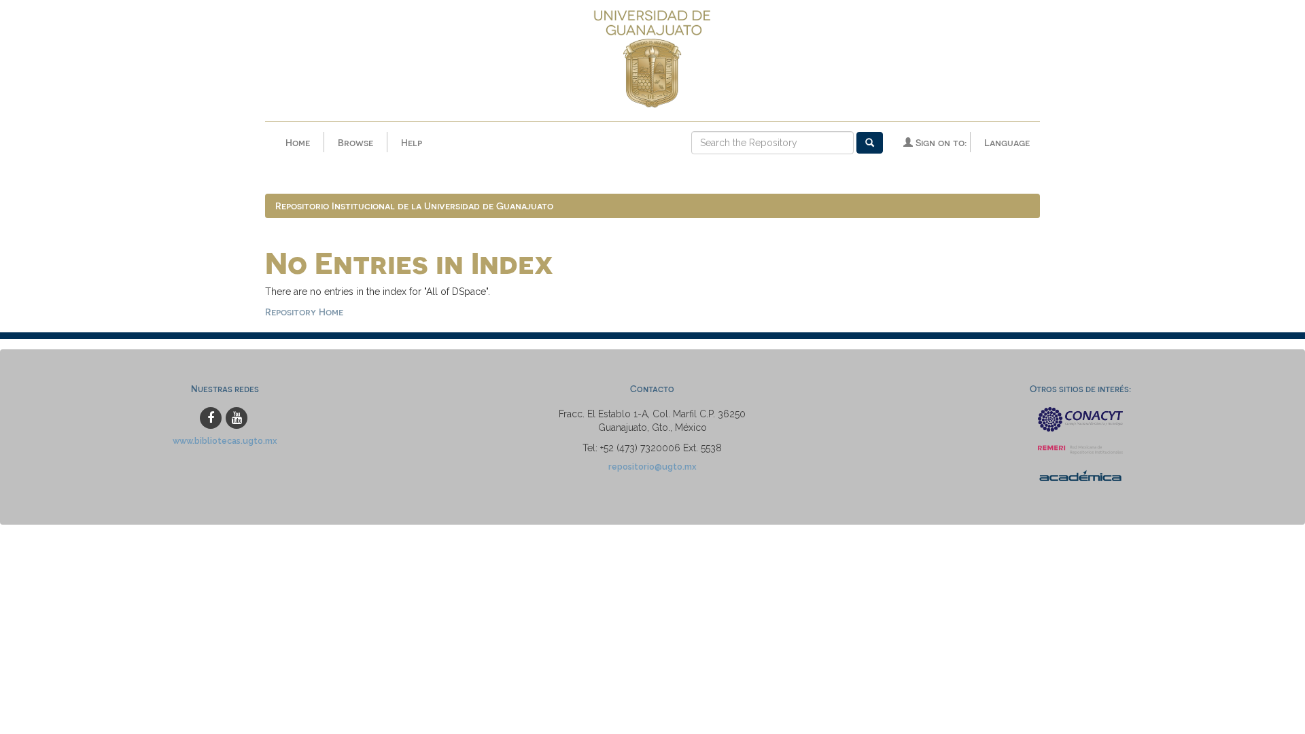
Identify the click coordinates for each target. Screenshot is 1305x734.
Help (411, 142)
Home (297, 142)
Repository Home (304, 311)
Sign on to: (940, 142)
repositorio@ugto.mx (652, 466)
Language (1007, 142)
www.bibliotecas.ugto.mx (225, 441)
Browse (355, 142)
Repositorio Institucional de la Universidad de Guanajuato (414, 205)
